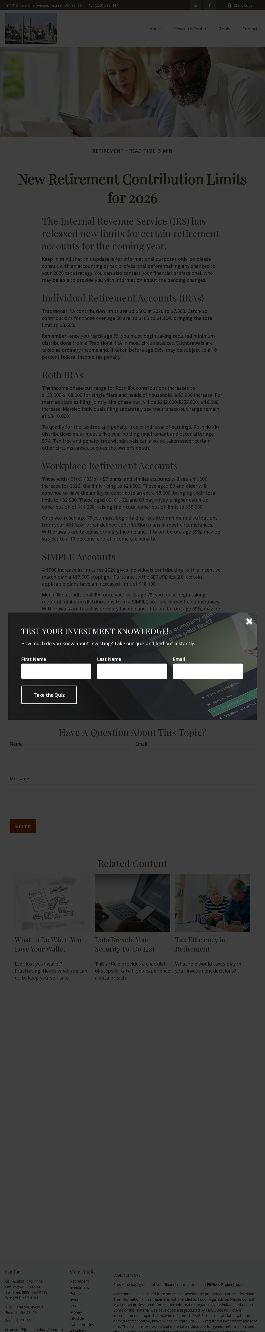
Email (179, 659)
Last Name (109, 659)
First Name (33, 659)
